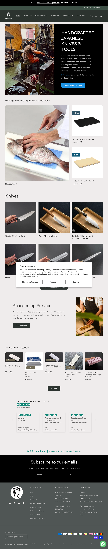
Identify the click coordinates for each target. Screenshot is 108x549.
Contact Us (34, 500)
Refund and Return (37, 511)
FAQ (31, 496)
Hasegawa (10, 184)
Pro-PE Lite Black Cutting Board (83, 139)
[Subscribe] (70, 474)
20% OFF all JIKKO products (48, 3)
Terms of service (56, 544)
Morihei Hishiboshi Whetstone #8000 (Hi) (13, 366)
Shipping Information (37, 503)
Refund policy (34, 544)
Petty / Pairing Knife (47, 236)
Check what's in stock (73, 85)
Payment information (37, 518)
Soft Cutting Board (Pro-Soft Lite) (84, 181)
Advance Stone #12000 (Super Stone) (73, 373)
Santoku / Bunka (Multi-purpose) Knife (83, 237)
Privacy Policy (34, 276)
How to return (35, 515)
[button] (42, 15)
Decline (76, 282)
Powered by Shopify (22, 544)
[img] (55, 404)
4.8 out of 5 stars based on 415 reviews (65, 451)
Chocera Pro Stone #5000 (31, 373)
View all (54, 388)
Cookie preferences (94, 544)
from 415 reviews (24, 407)
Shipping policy (67, 544)
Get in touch (85, 498)
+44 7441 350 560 (94, 501)
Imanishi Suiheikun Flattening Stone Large (93, 373)
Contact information (80, 544)
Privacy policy (45, 544)
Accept (53, 282)
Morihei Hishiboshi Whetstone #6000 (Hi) (53, 366)
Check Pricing (21, 325)
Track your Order (36, 507)
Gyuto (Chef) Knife (14, 236)
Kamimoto (13, 544)
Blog (31, 492)
